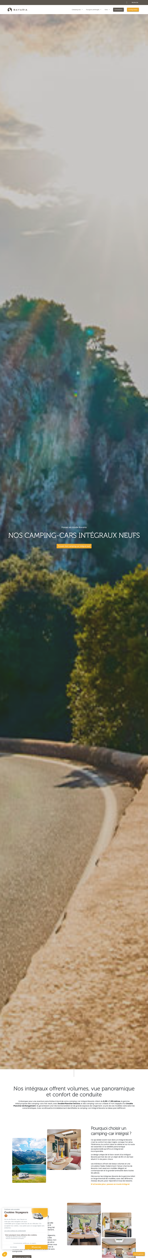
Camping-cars (76, 10)
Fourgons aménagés (92, 10)
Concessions (118, 10)
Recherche (135, 2)
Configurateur (132, 10)
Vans (106, 10)
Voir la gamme (138, 1254)
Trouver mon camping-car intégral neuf (74, 546)
